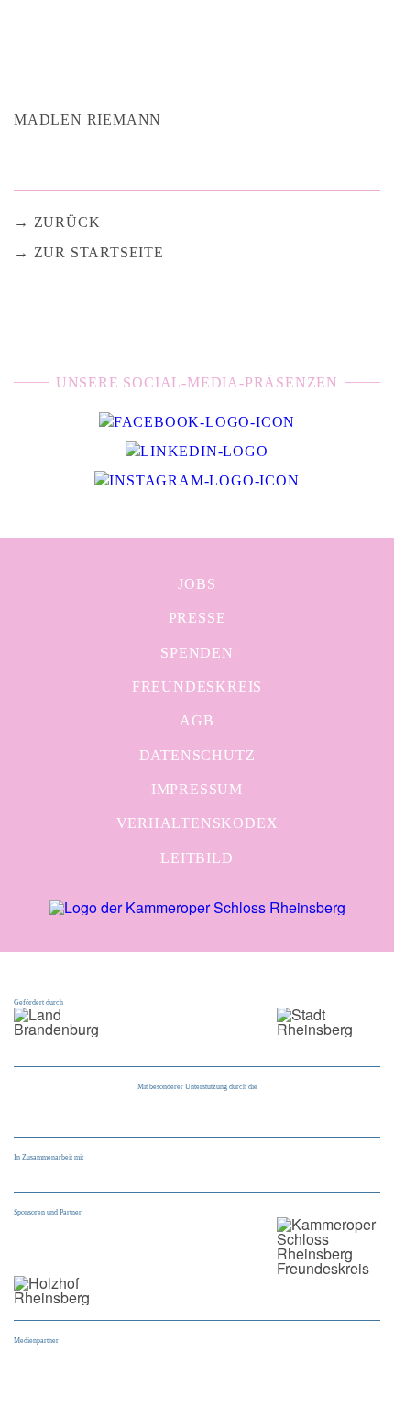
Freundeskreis (197, 686)
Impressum (197, 789)
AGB (196, 720)
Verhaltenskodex (197, 823)
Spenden (197, 652)
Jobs (196, 584)
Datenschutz (197, 755)
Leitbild (196, 858)
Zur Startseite (99, 252)
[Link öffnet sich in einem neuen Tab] (197, 422)
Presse (197, 618)
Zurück (67, 222)
